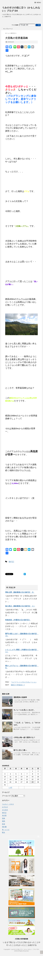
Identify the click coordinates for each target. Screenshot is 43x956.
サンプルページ (8, 29)
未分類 (4, 815)
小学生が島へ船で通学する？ (24, 737)
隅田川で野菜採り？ (18, 685)
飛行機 (4, 827)
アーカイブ (6, 796)
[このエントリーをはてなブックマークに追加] (25, 574)
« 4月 (10, 787)
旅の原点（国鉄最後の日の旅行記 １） (20, 606)
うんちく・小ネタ (8, 804)
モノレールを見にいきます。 (24, 710)
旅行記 (11, 562)
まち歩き (5, 810)
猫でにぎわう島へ (20, 750)
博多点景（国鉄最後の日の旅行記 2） (20, 592)
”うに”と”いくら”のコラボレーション (24, 682)
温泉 (3, 818)
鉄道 (3, 824)
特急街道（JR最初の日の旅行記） (18, 620)
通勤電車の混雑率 (20, 697)
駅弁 (3, 832)
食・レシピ (5, 829)
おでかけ (5, 807)
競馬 (3, 821)
